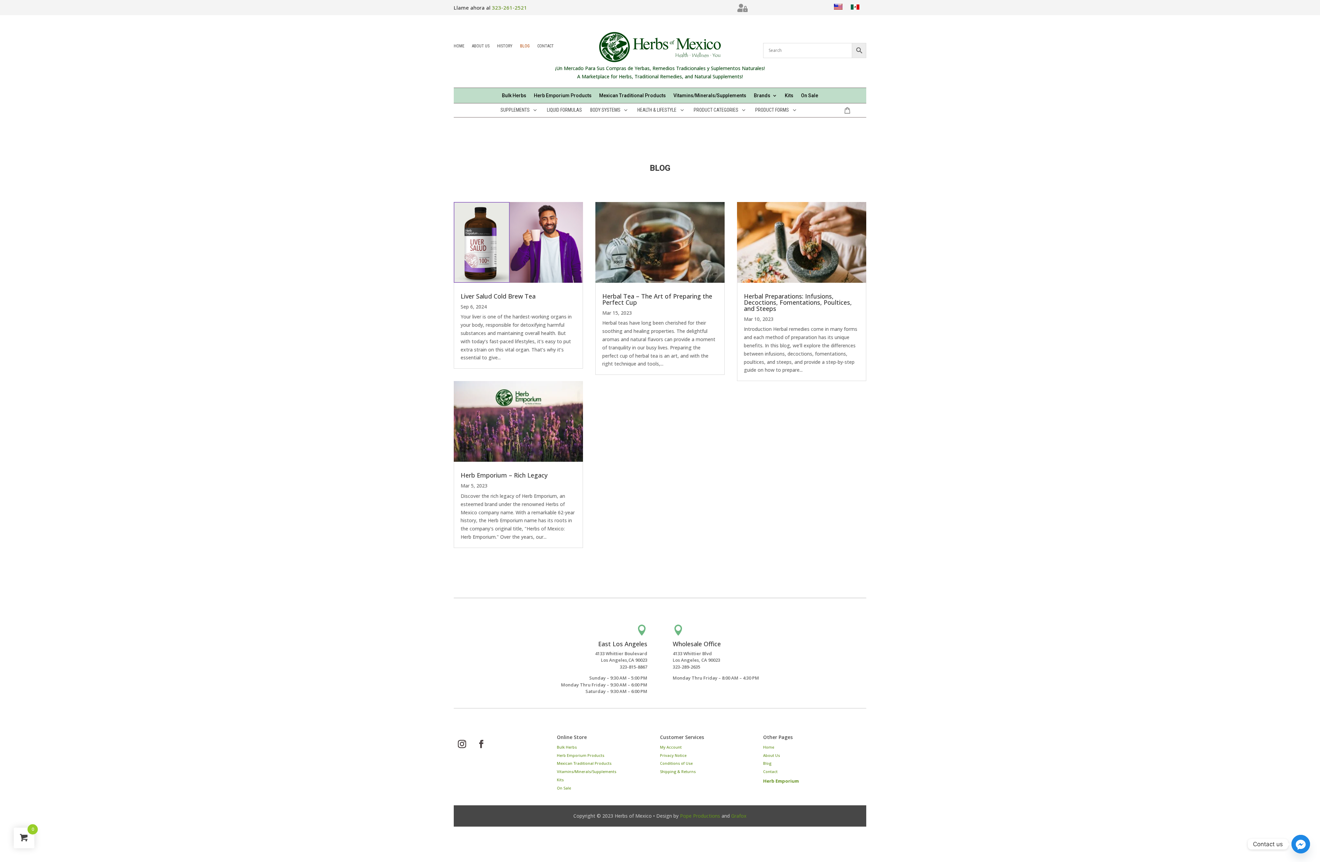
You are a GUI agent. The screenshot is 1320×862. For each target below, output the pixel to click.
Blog (525, 46)
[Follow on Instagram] (462, 744)
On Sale (809, 95)
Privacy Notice (673, 755)
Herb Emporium (781, 781)
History (505, 46)
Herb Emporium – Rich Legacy (504, 475)
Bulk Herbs (514, 95)
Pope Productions (700, 816)
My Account (671, 747)
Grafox (739, 816)
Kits (789, 95)
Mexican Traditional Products (632, 95)
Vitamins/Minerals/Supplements (709, 95)
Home (459, 46)
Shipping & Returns (678, 771)
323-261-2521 (509, 7)
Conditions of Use (676, 763)
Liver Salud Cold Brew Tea (498, 296)
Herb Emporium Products (563, 95)
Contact (545, 46)
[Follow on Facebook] (481, 744)
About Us (481, 46)
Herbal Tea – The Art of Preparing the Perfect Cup (657, 299)
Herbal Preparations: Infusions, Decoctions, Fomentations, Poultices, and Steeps (798, 302)
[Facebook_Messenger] (1300, 844)
